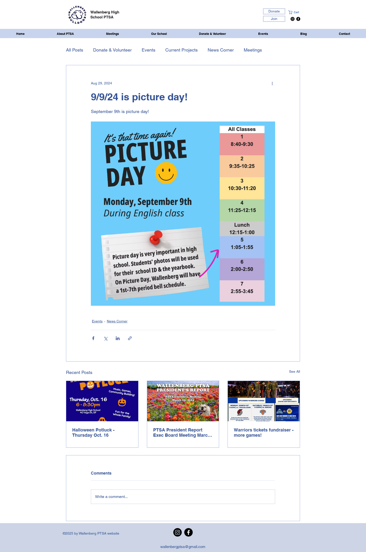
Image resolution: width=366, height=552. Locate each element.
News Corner (221, 50)
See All (294, 371)
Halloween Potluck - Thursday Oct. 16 (93, 432)
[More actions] (272, 83)
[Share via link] (129, 338)
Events (148, 50)
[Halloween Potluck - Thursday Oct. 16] (102, 401)
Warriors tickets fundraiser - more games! (264, 432)
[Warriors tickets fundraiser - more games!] (264, 401)
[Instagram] (293, 19)
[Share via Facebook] (93, 338)
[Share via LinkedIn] (117, 338)
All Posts (74, 50)
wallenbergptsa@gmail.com (182, 547)
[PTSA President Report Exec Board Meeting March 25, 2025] (183, 401)
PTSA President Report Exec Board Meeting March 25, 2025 (181, 432)
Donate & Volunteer (112, 50)
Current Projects (181, 50)
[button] (296, 12)
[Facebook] (298, 19)
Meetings (253, 50)
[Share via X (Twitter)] (105, 338)
